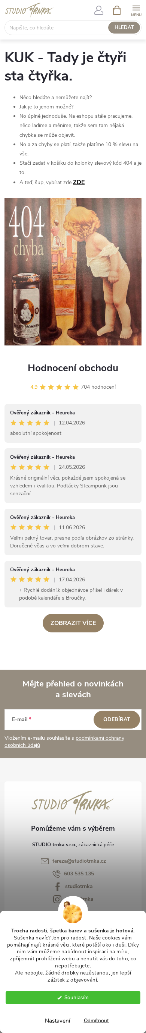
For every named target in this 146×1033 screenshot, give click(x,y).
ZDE (79, 182)
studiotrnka (79, 886)
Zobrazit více (73, 623)
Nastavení (57, 1020)
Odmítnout (96, 1020)
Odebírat (116, 719)
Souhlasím (76, 997)
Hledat (124, 27)
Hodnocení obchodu (73, 368)
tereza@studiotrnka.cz (79, 861)
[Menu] (136, 10)
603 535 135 (79, 873)
